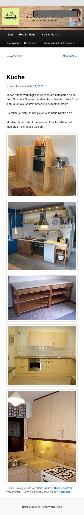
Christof (42, 488)
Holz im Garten (50, 34)
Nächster (70, 56)
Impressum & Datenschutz (59, 43)
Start (10, 34)
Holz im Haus (27, 34)
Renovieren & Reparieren (22, 43)
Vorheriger (14, 56)
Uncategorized (63, 488)
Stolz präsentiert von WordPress (42, 507)
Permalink (65, 492)
